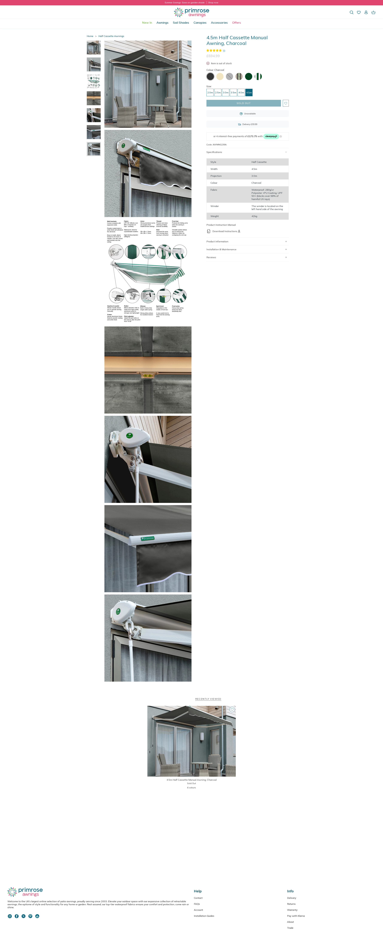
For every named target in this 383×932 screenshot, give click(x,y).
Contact (198, 897)
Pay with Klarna (296, 915)
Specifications (214, 152)
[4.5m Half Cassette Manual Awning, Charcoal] (191, 741)
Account (198, 909)
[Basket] (373, 12)
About (290, 921)
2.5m (218, 92)
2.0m (210, 92)
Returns (291, 903)
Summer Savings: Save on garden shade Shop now (191, 2)
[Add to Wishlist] (286, 103)
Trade (290, 927)
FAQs (197, 903)
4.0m (241, 92)
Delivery (291, 897)
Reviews (211, 257)
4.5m (249, 92)
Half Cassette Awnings (111, 36)
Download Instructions (224, 231)
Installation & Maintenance (221, 249)
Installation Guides (204, 915)
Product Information (217, 241)
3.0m (225, 92)
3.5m (233, 92)
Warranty (292, 909)
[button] (162, 22)
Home (90, 36)
